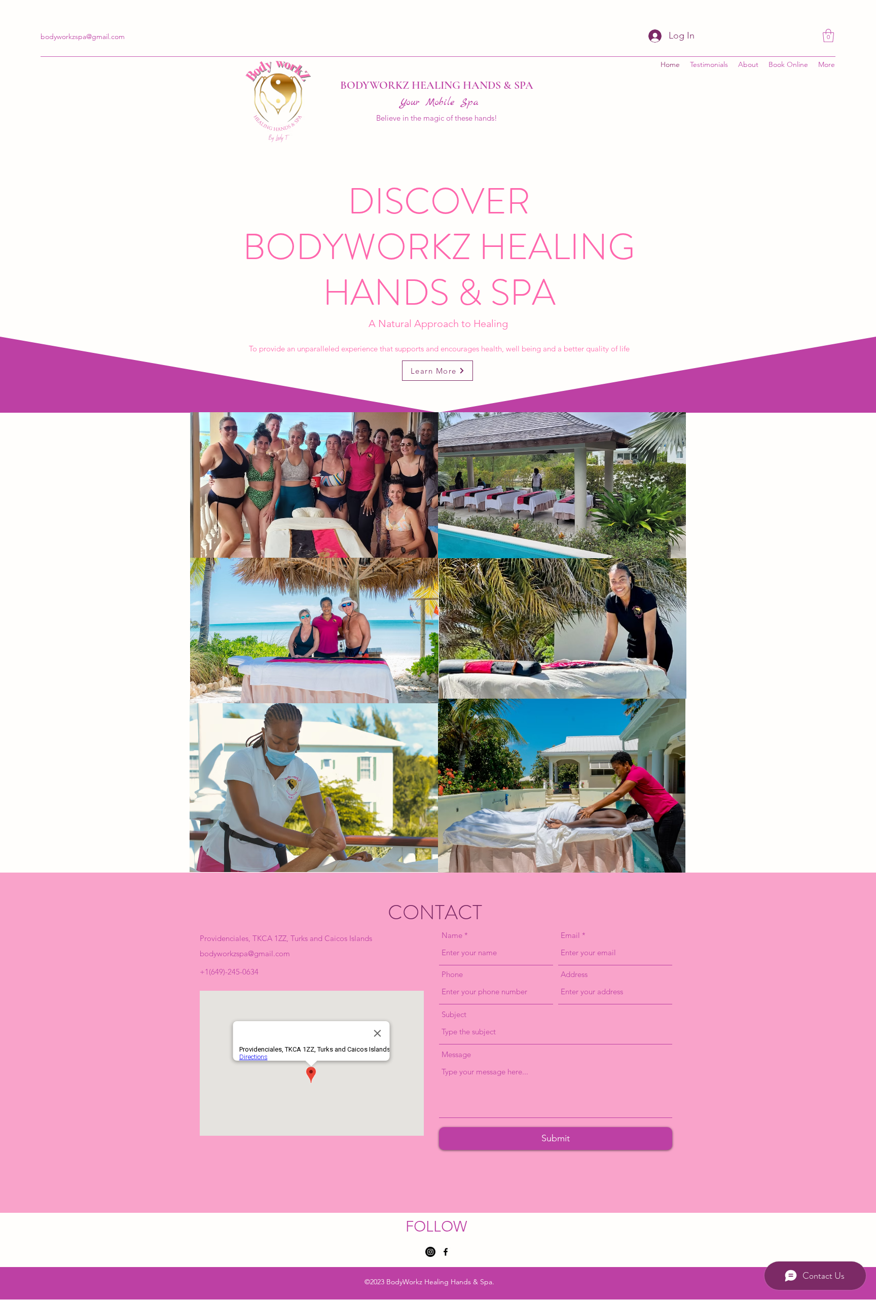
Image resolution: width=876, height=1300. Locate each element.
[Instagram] (430, 1252)
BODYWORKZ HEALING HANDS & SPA (436, 85)
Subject (454, 1014)
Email (570, 935)
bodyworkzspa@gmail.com (245, 953)
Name (452, 935)
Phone (452, 974)
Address (574, 974)
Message (456, 1054)
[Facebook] (446, 1252)
